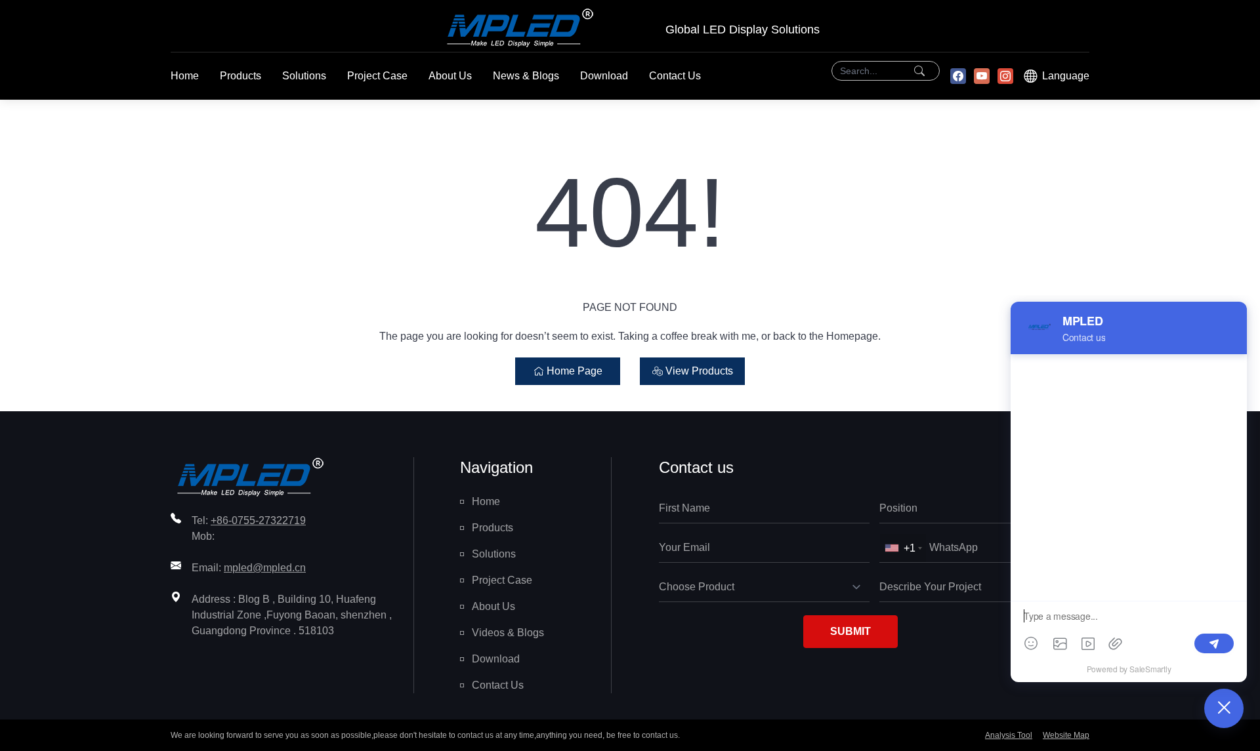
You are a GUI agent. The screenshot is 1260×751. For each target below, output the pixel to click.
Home (185, 75)
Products (240, 75)
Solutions (304, 75)
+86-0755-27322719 (258, 520)
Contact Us (675, 75)
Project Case (377, 75)
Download (604, 75)
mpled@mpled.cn (265, 567)
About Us (450, 75)
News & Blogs (526, 75)
